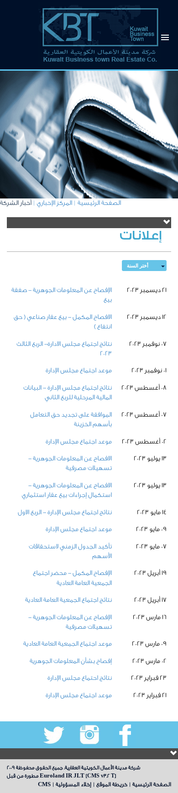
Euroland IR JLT (62, 775)
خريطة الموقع (111, 784)
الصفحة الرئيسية (99, 203)
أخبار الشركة (15, 203)
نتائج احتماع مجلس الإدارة (79, 678)
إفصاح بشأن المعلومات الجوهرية (71, 661)
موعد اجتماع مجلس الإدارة (79, 370)
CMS (44, 784)
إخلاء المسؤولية (73, 784)
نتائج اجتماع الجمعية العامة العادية (68, 600)
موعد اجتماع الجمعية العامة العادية (67, 643)
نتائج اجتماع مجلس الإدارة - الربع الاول (65, 512)
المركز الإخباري (54, 203)
